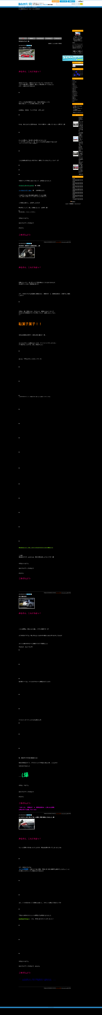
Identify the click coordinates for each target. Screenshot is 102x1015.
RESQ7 (74, 42)
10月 (78, 183)
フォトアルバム (40, 38)
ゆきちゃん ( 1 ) (75, 92)
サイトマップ (77, 203)
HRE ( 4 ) (74, 84)
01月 (73, 179)
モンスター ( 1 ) (75, 99)
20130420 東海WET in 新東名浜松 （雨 (29, 245)
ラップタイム (48, 38)
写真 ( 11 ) (74, 98)
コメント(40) (58, 242)
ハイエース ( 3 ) (75, 87)
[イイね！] (28, 45)
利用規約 (71, 203)
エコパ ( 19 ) (74, 81)
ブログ (30, 8)
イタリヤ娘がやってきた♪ (25, 47)
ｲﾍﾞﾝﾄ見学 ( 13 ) (75, 95)
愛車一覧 (81, 174)
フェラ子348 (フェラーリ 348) (81, 133)
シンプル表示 (55, 43)
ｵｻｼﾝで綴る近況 (23, 596)
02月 (75, 179)
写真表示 (60, 43)
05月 (80, 182)
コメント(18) (58, 988)
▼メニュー (57, 38)
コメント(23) (58, 592)
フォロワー (80, 52)
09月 (77, 183)
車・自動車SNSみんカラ (23, 8)
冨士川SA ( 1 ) (75, 91)
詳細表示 (50, 43)
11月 (80, 183)
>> (79, 69)
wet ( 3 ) (74, 83)
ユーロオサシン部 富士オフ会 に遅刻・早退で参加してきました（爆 (36, 817)
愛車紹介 (31, 38)
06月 (82, 182)
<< (75, 69)
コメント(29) (58, 813)
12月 (82, 183)
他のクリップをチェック (78, 112)
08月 (75, 196)
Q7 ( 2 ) (74, 80)
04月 (78, 179)
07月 (73, 183)
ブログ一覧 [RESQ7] (36, 8)
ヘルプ (77, 1)
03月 (77, 179)
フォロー (75, 52)
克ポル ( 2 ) (74, 88)
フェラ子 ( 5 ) (75, 94)
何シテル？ (76, 40)
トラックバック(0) (65, 242)
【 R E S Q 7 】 (21, 10)
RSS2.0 (73, 201)
